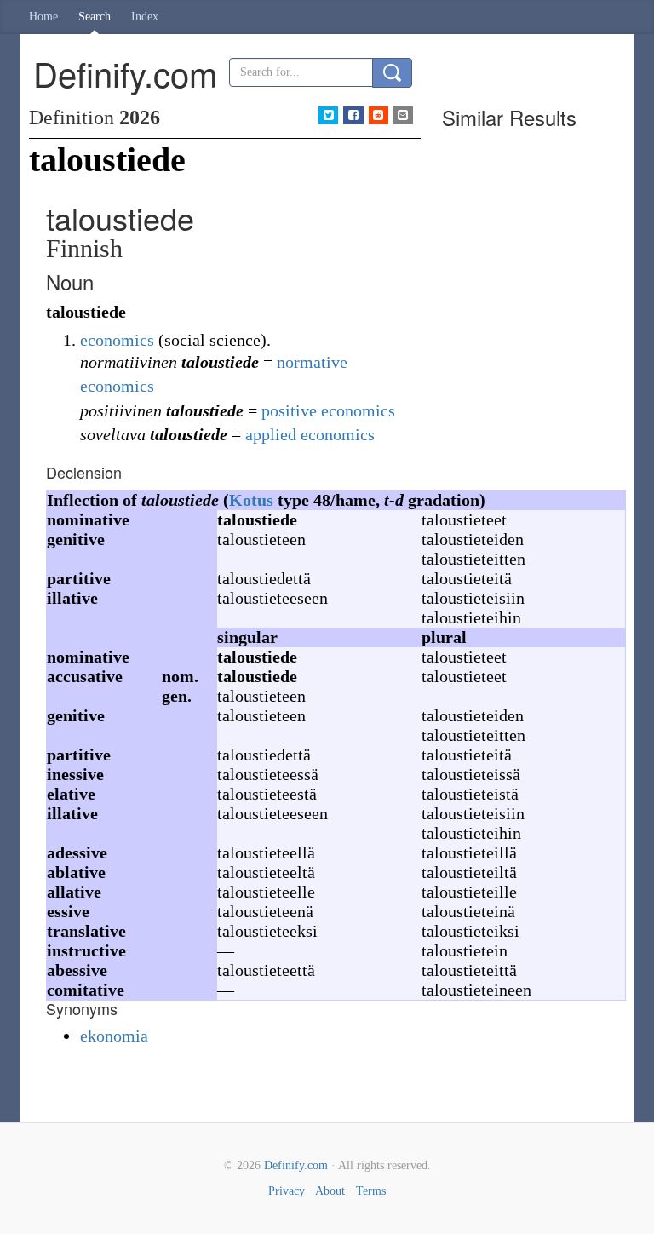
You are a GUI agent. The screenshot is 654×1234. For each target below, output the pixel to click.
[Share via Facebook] (353, 115)
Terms (371, 1191)
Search (94, 16)
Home (43, 16)
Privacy (286, 1191)
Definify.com (296, 1165)
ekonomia (114, 1035)
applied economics (310, 434)
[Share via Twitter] (328, 115)
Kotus (251, 500)
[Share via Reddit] (378, 115)
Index (144, 16)
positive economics (328, 410)
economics (117, 339)
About (330, 1191)
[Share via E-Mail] (403, 115)
